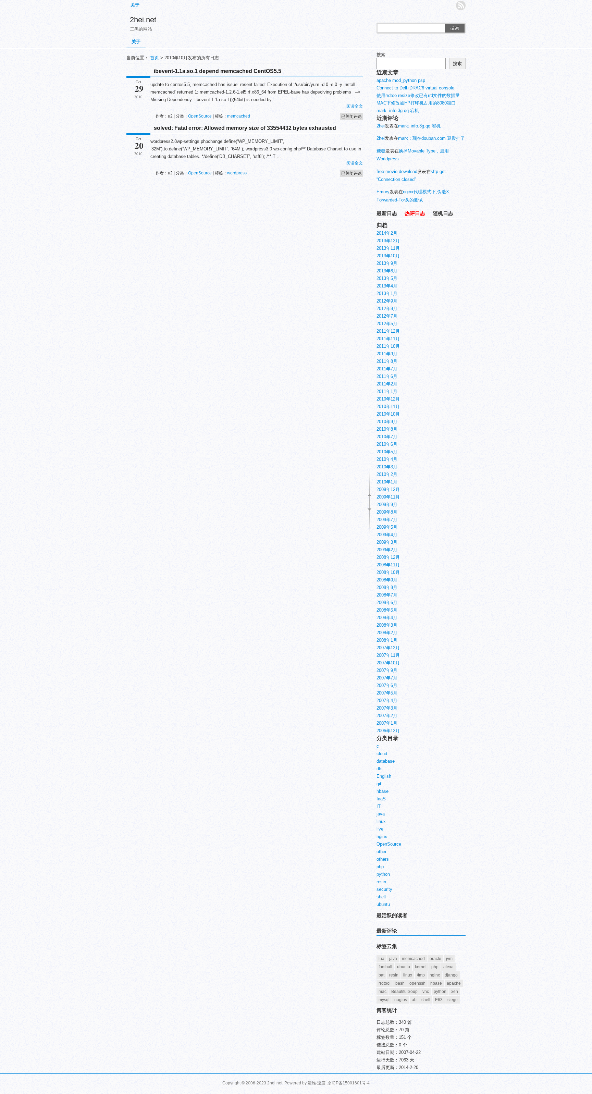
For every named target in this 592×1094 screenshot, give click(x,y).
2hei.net (143, 19)
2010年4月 (387, 459)
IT (379, 806)
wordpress (237, 173)
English (384, 776)
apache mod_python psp (401, 80)
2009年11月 (388, 497)
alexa (448, 966)
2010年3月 (387, 466)
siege (452, 999)
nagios (400, 999)
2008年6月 (387, 602)
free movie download (397, 171)
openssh (417, 983)
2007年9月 (387, 670)
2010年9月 (387, 421)
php (380, 866)
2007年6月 (387, 685)
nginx (382, 836)
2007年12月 (388, 647)
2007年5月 (387, 693)
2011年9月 (387, 353)
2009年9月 (387, 504)
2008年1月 (387, 640)
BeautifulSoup (404, 991)
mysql (384, 999)
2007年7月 (387, 677)
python (383, 874)
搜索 (454, 27)
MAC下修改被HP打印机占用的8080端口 (416, 103)
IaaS (381, 798)
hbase (382, 791)
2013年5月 (387, 278)
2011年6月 (387, 376)
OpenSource (200, 116)
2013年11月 (388, 248)
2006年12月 (388, 730)
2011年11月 (388, 338)
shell (381, 896)
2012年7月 (387, 316)
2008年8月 (387, 587)
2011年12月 (388, 331)
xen (454, 991)
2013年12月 (388, 240)
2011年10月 (388, 346)
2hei (381, 125)
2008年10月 (388, 572)
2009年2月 (387, 549)
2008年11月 (388, 564)
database (386, 761)
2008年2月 (387, 632)
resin (381, 881)
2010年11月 (388, 406)
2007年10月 (388, 662)
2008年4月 (387, 617)
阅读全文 (354, 106)
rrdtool (385, 983)
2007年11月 (388, 655)
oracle (435, 958)
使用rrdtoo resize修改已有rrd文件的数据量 (418, 95)
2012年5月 (387, 323)
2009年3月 (387, 542)
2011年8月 (387, 361)
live (380, 829)
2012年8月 (387, 308)
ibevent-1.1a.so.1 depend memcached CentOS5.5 (217, 71)
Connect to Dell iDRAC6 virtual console (415, 87)
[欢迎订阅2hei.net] (461, 5)
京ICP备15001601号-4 (349, 1083)
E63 (439, 999)
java (381, 813)
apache (454, 983)
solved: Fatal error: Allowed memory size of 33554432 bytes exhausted (245, 128)
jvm (449, 958)
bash (400, 983)
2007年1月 (387, 723)
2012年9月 (387, 301)
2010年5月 (387, 451)
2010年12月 (388, 399)
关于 (135, 5)
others (383, 859)
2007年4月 (387, 700)
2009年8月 (387, 512)
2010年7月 (387, 436)
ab (414, 999)
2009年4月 (387, 534)
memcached (238, 116)
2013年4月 (387, 285)
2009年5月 (387, 527)
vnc (425, 991)
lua (381, 958)
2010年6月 (387, 444)
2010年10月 (388, 414)
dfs (380, 768)
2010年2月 (387, 474)
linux (381, 821)
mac (382, 991)
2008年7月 (387, 595)
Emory (383, 191)
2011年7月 (387, 368)
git (379, 783)
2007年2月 (387, 715)
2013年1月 (387, 293)
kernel (421, 966)
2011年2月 (387, 383)
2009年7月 (387, 519)
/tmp (421, 975)
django (451, 975)
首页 (154, 57)
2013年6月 (387, 270)
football (385, 966)
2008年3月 (387, 625)
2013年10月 (388, 255)
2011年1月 (387, 391)
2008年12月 (388, 557)
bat (381, 975)
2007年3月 (387, 708)
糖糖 (381, 150)
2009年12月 (388, 489)
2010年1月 (387, 481)
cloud (382, 753)
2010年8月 (387, 429)
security (384, 889)
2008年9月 (387, 579)
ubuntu (383, 904)
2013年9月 (387, 263)
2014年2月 (387, 233)
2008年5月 (387, 610)
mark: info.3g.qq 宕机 (398, 110)
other (381, 851)
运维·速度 (316, 1083)
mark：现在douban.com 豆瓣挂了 (431, 138)
